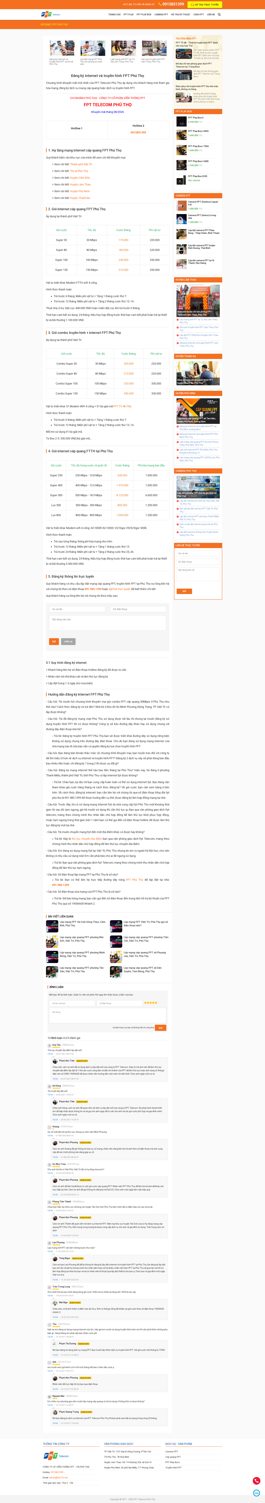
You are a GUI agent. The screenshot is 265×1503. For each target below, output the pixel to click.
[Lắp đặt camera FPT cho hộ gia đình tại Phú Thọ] (198, 487)
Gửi (54, 641)
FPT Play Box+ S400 (198, 161)
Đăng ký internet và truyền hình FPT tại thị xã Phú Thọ (61, 61)
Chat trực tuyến (121, 589)
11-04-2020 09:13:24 (64, 1251)
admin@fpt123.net (58, 1477)
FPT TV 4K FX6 (122, 406)
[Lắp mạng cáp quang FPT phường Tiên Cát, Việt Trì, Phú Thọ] (116, 941)
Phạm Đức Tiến (73, 1060)
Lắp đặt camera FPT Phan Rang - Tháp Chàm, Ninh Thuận (203, 231)
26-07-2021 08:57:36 (64, 1054)
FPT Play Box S (196, 117)
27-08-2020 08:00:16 (64, 1135)
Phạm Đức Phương (74, 1142)
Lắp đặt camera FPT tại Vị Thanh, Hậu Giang (201, 261)
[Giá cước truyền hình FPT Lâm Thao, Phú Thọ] (154, 48)
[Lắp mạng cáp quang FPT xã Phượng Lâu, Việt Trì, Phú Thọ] (116, 957)
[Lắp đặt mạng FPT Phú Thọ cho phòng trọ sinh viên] (93, 48)
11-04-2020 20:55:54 (70, 1280)
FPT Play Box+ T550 (198, 146)
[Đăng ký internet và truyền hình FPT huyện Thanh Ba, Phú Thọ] (198, 373)
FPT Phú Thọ (134, 879)
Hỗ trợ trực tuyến (207, 4)
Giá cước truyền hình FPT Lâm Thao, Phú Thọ (153, 60)
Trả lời (50, 1054)
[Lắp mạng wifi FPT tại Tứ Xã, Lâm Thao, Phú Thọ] (123, 48)
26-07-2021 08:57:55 (70, 1079)
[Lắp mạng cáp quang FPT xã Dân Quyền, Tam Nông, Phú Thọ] (116, 972)
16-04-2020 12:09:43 (70, 1235)
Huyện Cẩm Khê (80, 177)
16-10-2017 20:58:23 (70, 1355)
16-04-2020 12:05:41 (64, 1210)
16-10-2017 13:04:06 (70, 1423)
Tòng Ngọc (71, 1258)
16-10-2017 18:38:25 (64, 1337)
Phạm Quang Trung (75, 1412)
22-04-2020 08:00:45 (64, 1173)
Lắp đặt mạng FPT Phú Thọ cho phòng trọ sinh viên (91, 61)
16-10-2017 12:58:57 (64, 1405)
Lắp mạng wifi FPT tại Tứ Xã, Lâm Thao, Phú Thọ (123, 60)
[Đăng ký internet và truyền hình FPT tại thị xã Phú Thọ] (62, 48)
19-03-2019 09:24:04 (70, 1317)
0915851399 (173, 4)
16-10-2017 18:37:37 (64, 1371)
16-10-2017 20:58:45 (70, 1389)
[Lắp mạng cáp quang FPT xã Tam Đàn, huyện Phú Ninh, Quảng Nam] (198, 411)
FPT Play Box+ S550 (198, 131)
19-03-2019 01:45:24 (64, 1295)
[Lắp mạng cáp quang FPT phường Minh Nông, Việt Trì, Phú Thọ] (52, 957)
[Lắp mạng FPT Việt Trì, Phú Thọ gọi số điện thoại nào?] (116, 926)
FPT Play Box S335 (197, 176)
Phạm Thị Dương (74, 1343)
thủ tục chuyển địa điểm (87, 838)
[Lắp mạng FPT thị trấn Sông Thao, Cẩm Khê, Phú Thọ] (52, 926)
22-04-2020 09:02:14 (70, 1194)
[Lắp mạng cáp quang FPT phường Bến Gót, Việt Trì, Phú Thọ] (52, 941)
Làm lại (68, 641)
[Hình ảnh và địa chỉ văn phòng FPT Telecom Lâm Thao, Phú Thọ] (198, 300)
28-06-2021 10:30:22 (64, 1095)
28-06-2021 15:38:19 (70, 1119)
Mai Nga (69, 1302)
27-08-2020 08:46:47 (70, 1157)
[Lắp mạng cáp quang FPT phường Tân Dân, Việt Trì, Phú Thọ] (52, 972)
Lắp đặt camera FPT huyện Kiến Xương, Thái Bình (201, 246)
